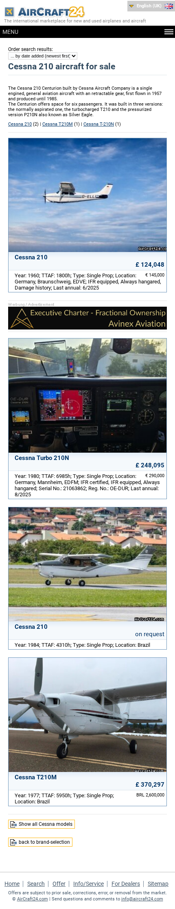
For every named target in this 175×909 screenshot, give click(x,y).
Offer (59, 883)
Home (12, 883)
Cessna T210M (57, 124)
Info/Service (88, 883)
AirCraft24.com (32, 899)
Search (36, 883)
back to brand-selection (44, 842)
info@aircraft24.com (142, 899)
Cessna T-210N (98, 124)
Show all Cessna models (45, 824)
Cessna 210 (20, 124)
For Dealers (126, 883)
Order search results (30, 49)
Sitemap (158, 883)
